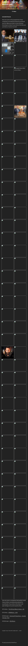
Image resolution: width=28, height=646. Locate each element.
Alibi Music (12, 621)
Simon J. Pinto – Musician (10, 3)
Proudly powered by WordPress (9, 642)
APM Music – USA (13, 612)
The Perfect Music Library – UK (16, 609)
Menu (14, 11)
